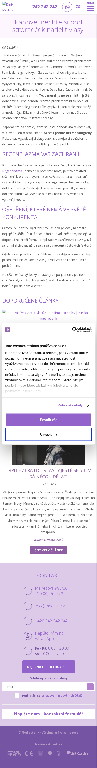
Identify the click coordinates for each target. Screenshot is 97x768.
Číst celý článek (48, 550)
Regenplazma (12, 171)
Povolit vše (48, 419)
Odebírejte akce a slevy (48, 678)
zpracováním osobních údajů (62, 695)
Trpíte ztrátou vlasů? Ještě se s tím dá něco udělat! (49, 473)
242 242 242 (44, 7)
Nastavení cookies (48, 744)
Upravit (46, 434)
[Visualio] (54, 759)
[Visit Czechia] (77, 753)
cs (78, 6)
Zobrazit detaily (70, 405)
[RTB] (41, 759)
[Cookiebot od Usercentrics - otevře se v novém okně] (72, 330)
